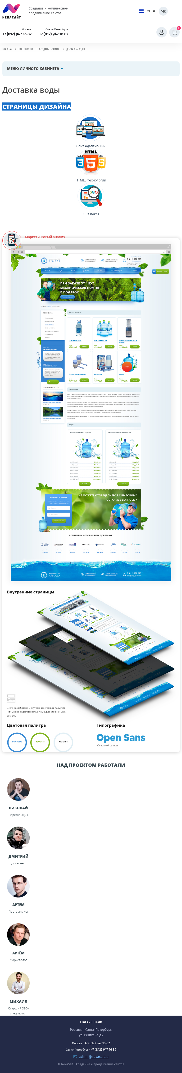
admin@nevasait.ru (94, 1057)
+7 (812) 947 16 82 (17, 34)
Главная (7, 49)
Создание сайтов (49, 49)
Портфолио (25, 49)
